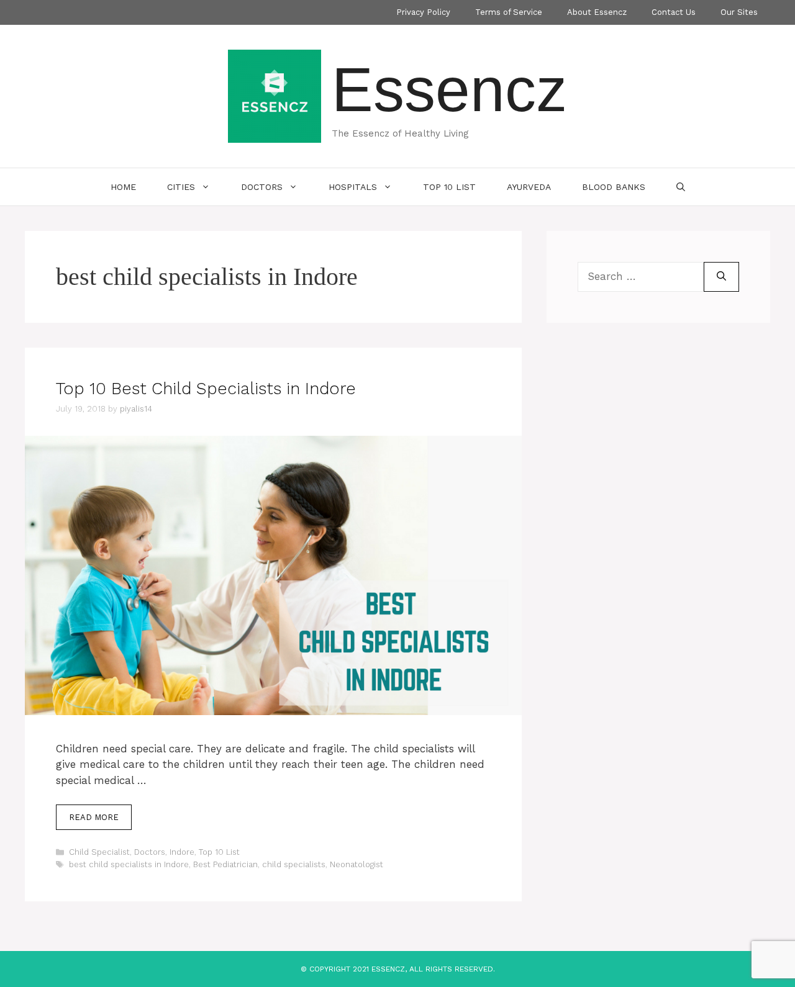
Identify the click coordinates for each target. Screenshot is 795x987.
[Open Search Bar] (681, 186)
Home (123, 187)
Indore (182, 852)
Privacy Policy (423, 12)
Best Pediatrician (225, 864)
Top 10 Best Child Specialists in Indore (206, 389)
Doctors (262, 187)
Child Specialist (99, 852)
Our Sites (739, 12)
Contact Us (674, 12)
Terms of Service (508, 12)
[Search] (721, 277)
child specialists (293, 864)
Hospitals (353, 187)
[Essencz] (274, 95)
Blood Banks (613, 187)
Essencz (449, 89)
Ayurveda (529, 187)
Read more (94, 817)
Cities (181, 187)
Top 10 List (449, 187)
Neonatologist (356, 864)
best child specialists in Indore (129, 864)
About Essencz (597, 12)
